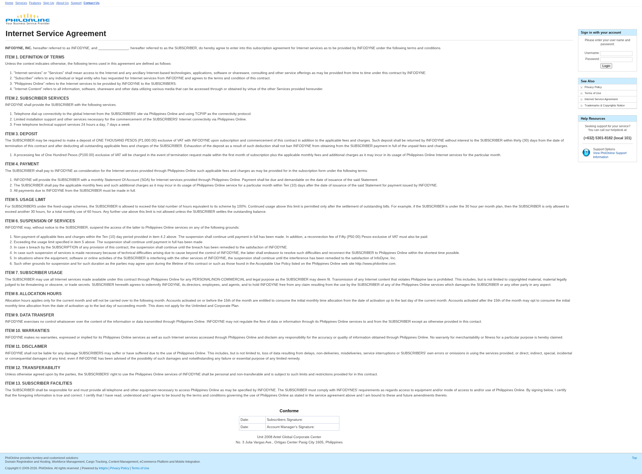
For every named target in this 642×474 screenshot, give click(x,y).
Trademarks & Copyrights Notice (605, 105)
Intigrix (103, 468)
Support (76, 3)
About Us (62, 3)
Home (9, 3)
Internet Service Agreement (601, 99)
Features (35, 3)
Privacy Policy (593, 87)
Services (21, 3)
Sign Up (48, 3)
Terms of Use (593, 93)
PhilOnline (27, 21)
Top (634, 458)
